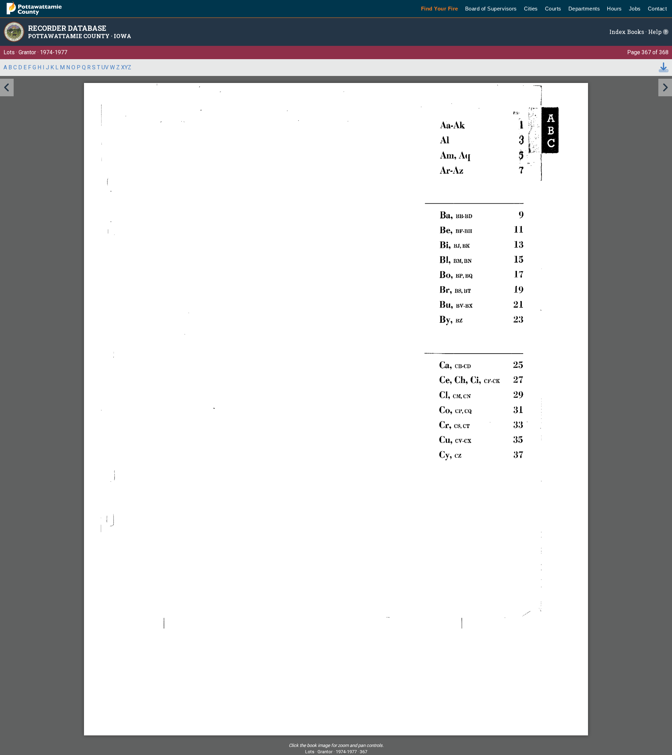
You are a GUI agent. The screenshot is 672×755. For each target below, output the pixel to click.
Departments (584, 9)
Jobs (635, 9)
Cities (531, 9)
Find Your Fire (439, 9)
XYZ (126, 67)
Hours (614, 9)
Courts (553, 9)
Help (655, 31)
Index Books (626, 31)
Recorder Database (67, 28)
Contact (657, 9)
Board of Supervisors (491, 9)
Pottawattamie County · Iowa (79, 36)
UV (105, 67)
